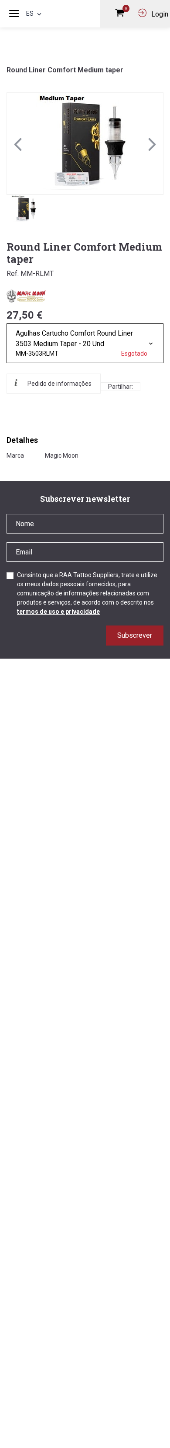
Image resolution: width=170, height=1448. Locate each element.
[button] (152, 143)
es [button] (30, 13)
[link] (85, 143)
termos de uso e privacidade (58, 611)
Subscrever (134, 635)
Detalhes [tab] (22, 440)
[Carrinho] (122, 14)
